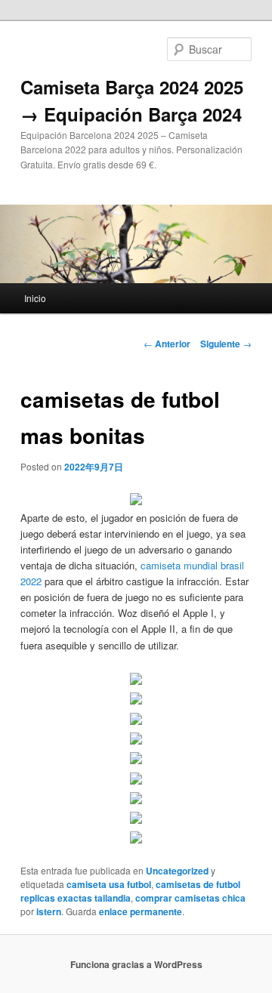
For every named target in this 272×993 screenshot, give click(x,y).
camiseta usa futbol (108, 884)
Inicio (35, 297)
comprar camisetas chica (190, 898)
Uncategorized (177, 870)
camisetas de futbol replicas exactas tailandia (130, 891)
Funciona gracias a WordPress (136, 964)
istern (48, 911)
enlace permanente (140, 911)
